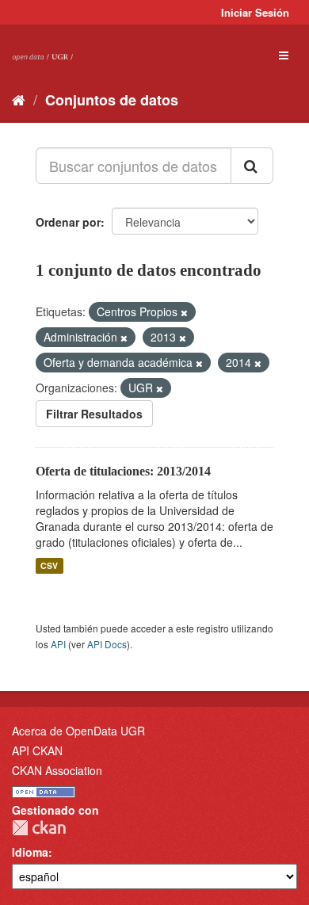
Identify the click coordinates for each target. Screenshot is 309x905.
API (58, 644)
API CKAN (37, 750)
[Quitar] (184, 312)
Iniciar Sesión (255, 12)
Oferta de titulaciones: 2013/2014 (123, 471)
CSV (49, 565)
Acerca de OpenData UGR (78, 731)
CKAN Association (57, 770)
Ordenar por (68, 222)
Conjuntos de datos (111, 100)
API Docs (107, 644)
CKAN (39, 827)
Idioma (30, 852)
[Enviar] (252, 165)
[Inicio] (18, 99)
